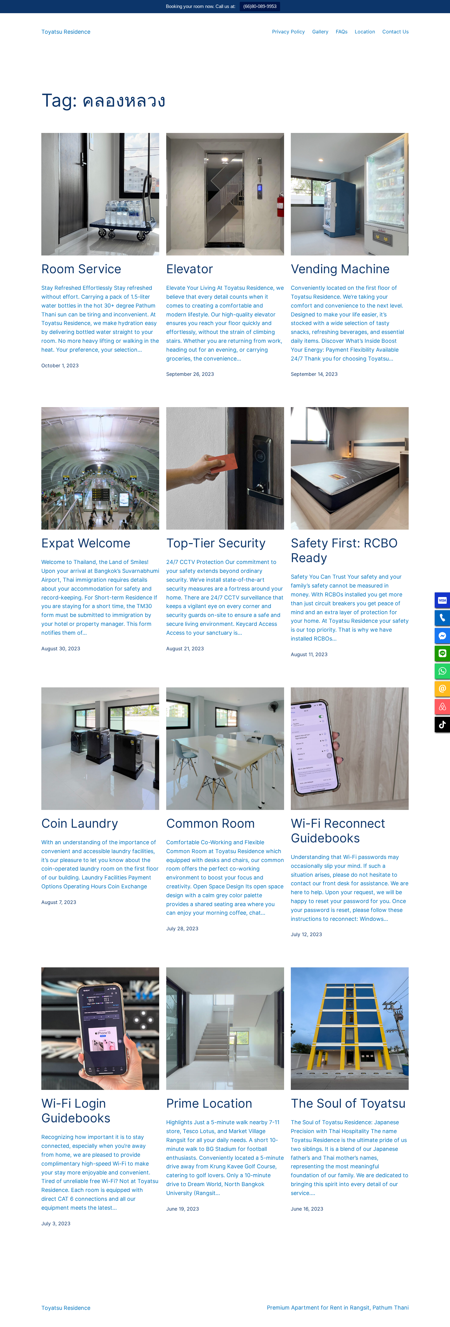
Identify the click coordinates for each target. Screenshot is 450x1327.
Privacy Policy (288, 31)
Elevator (189, 269)
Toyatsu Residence (65, 31)
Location (365, 31)
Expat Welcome (85, 543)
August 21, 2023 (185, 648)
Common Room (210, 823)
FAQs (341, 31)
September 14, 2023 (314, 374)
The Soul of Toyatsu (348, 1103)
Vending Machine (340, 269)
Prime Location (209, 1103)
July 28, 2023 (182, 928)
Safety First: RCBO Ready (344, 550)
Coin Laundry (79, 823)
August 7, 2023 (58, 902)
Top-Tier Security (216, 543)
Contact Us (395, 31)
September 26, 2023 (190, 374)
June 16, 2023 (307, 1209)
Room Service (81, 269)
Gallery (320, 31)
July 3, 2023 (55, 1223)
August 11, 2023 (309, 654)
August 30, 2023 (60, 648)
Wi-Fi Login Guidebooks (76, 1110)
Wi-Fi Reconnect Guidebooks (338, 830)
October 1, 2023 (60, 365)
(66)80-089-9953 (259, 6)
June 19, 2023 (182, 1209)
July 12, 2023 (306, 934)
